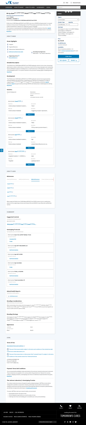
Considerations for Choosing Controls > (14, 219)
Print (67, 2)
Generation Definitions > (35, 93)
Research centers (8, 416)
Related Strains (76, 2)
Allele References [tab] (35, 179)
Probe (11, 241)
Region (59, 17)
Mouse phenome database (34, 416)
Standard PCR (13, 239)
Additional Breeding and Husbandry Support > (15, 302)
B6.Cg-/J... (21, 224)
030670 (49, 28)
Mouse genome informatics (20, 416)
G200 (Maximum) (14, 296)
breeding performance (31, 388)
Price (59, 38)
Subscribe (79, 408)
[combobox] (47, 422)
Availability (60, 47)
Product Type (61, 22)
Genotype (60, 27)
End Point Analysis (14, 250)
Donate (70, 408)
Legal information (19, 412)
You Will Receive (62, 43)
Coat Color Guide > (10, 328)
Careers (11, 412)
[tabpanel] (30, 190)
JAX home (5, 412)
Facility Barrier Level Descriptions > (13, 293)
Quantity (71, 22)
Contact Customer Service (67, 50)
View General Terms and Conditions (15, 346)
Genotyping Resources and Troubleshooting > (15, 231)
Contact (61, 408)
